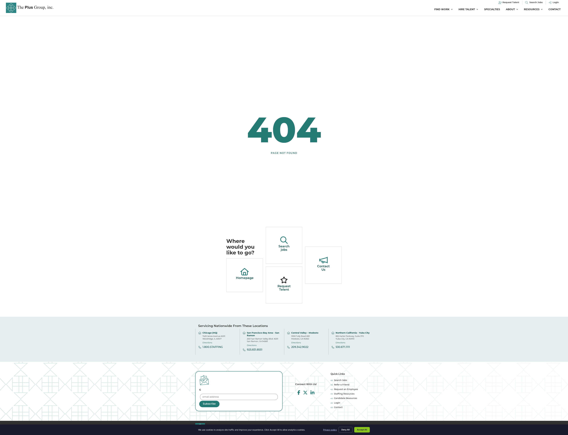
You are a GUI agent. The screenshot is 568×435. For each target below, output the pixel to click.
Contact (554, 9)
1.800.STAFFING (212, 347)
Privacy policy (330, 430)
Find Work (442, 9)
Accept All (362, 429)
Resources (531, 9)
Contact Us (323, 268)
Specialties (492, 9)
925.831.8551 (254, 350)
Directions (207, 343)
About (510, 9)
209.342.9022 (299, 347)
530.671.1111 (343, 347)
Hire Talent (467, 9)
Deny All (345, 429)
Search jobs (284, 248)
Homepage (245, 278)
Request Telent (284, 288)
